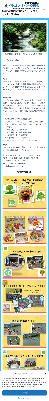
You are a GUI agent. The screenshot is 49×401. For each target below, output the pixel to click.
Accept (25, 393)
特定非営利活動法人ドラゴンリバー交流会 (20, 12)
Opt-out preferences (24, 398)
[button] (45, 373)
